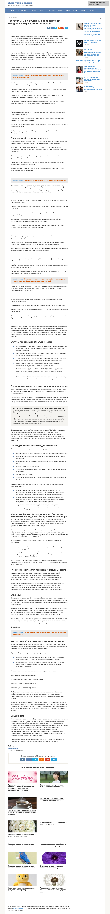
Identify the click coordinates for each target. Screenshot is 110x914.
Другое (92, 10)
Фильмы (42, 10)
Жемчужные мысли (20, 3)
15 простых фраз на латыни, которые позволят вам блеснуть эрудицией (88, 61)
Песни (60, 10)
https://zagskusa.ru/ (19, 909)
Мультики (52, 10)
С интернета (22, 10)
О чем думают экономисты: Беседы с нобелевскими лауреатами (93, 88)
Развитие (33, 10)
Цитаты (12, 10)
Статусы (83, 10)
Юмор (75, 10)
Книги (68, 10)
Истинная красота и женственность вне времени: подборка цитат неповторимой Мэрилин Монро (92, 70)
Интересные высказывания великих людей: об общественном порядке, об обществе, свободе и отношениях (92, 52)
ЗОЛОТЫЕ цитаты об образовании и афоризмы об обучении (92, 79)
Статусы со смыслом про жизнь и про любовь (92, 41)
